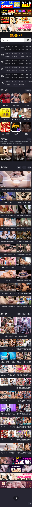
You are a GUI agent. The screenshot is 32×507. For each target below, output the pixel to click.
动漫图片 (28, 67)
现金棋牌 (21, 49)
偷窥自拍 (7, 67)
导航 (2, 83)
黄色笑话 (21, 77)
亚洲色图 (14, 67)
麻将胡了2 (8, 49)
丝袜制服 (14, 56)
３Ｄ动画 (28, 53)
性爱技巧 (28, 77)
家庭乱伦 (14, 74)
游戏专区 (28, 46)
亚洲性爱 (7, 60)
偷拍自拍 (14, 60)
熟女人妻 (7, 56)
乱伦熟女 (21, 63)
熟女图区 (21, 70)
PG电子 (8, 46)
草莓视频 (21, 82)
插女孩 (8, 82)
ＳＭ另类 (28, 56)
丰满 (19, 314)
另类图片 (28, 70)
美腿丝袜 (7, 70)
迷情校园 (7, 77)
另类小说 (14, 77)
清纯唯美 (14, 70)
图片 (2, 69)
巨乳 (24, 167)
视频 (2, 55)
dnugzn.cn (16, 35)
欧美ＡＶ (21, 53)
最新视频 (4, 167)
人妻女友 (21, 74)
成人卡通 (21, 60)
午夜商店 (14, 82)
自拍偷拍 (14, 53)
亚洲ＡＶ (7, 53)
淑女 (24, 314)
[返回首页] (30, 503)
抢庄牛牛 (28, 49)
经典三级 (14, 63)
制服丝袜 (7, 63)
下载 (29, 139)
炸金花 (15, 49)
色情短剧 (21, 85)
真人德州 (14, 46)
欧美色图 (21, 67)
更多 (29, 167)
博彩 (2, 48)
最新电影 (4, 314)
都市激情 (7, 74)
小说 (2, 76)
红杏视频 (7, 85)
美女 (19, 167)
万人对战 (21, 46)
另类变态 (28, 63)
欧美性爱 (28, 60)
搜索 (28, 40)
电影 (2, 62)
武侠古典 (28, 74)
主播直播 (21, 56)
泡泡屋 (15, 85)
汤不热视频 (28, 82)
